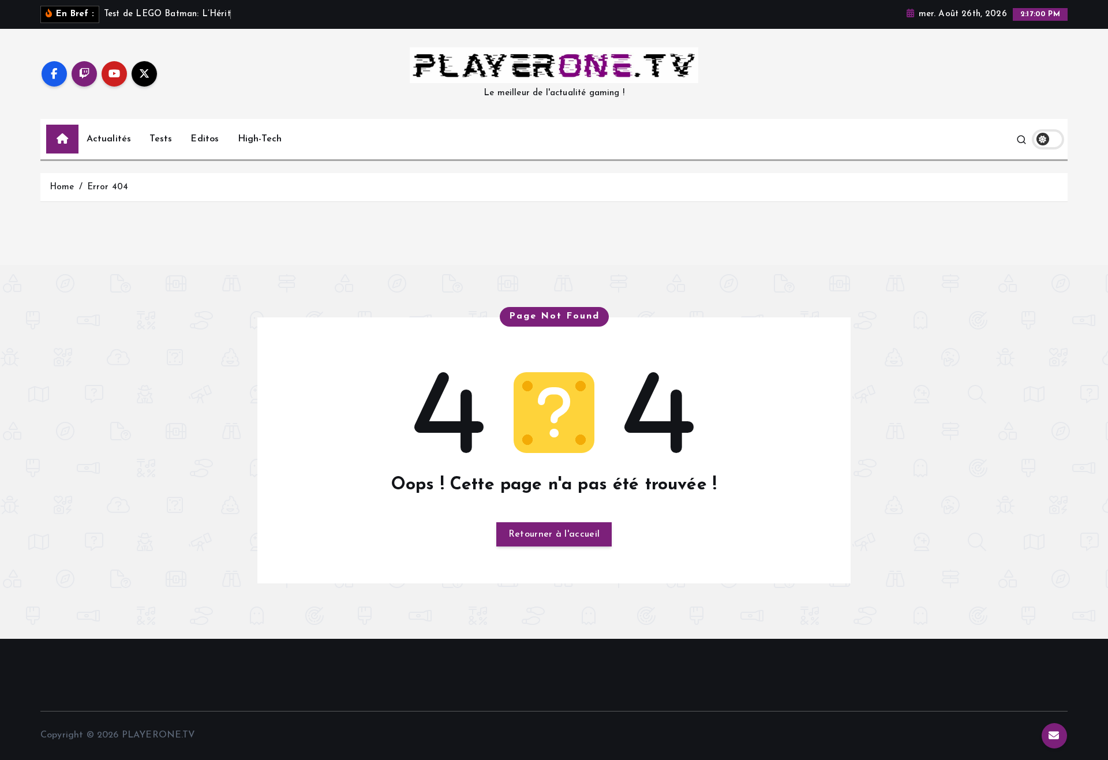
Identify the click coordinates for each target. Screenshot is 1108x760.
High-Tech (260, 139)
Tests (160, 139)
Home (62, 187)
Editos (204, 139)
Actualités (109, 139)
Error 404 (107, 187)
